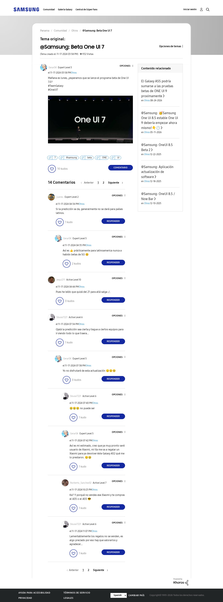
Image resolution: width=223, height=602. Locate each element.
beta (89, 157)
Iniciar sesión (190, 9)
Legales (68, 598)
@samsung (71, 157)
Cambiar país (136, 595)
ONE (104, 157)
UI (118, 157)
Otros (74, 72)
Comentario (120, 167)
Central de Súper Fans (86, 9)
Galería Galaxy (65, 9)
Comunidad (49, 9)
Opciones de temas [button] (170, 46)
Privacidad (25, 598)
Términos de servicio (77, 592)
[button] (127, 66)
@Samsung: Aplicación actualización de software (157, 172)
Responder (113, 221)
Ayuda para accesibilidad (34, 592)
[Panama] (26, 9)
